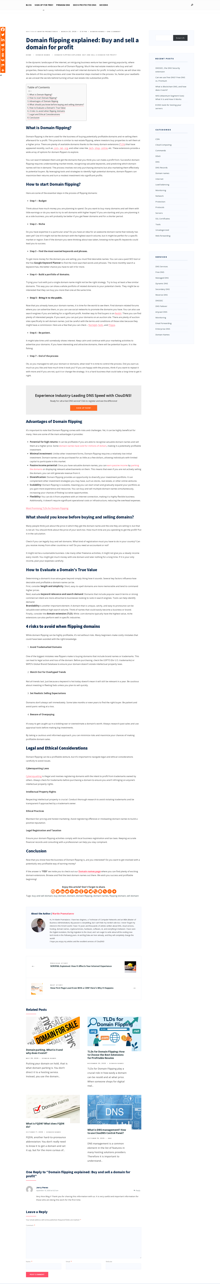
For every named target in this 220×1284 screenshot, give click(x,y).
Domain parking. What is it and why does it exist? (44, 1051)
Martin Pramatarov (48, 31)
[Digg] (109, 891)
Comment (30, 1225)
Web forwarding (162, 235)
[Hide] (1, 75)
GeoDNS (103, 5)
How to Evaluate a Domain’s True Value (47, 108)
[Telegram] (91, 891)
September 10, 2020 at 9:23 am (47, 1190)
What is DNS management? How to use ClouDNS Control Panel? (106, 1131)
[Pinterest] (72, 891)
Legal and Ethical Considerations (44, 114)
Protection (160, 201)
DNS (110, 1138)
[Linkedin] (62, 891)
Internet (159, 179)
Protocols (159, 207)
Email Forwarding (163, 323)
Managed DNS (162, 278)
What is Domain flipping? (40, 94)
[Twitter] (58, 891)
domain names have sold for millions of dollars (83, 445)
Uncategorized (162, 230)
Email (69, 1261)
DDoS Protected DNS (84, 5)
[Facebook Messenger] (100, 891)
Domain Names (162, 334)
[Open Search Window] (192, 5)
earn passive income (117, 465)
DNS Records (161, 167)
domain (71, 895)
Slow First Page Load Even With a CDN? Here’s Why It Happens (81, 986)
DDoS (158, 156)
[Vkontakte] (76, 891)
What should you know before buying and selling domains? (56, 104)
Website (109, 1261)
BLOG (29, 5)
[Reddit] (67, 891)
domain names (100, 895)
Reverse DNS (161, 295)
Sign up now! (83, 408)
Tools (158, 224)
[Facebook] (53, 891)
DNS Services (161, 266)
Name (29, 1261)
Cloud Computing (163, 144)
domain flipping (84, 895)
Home (28, 55)
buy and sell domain (42, 895)
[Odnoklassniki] (81, 891)
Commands (160, 150)
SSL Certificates (162, 218)
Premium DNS (63, 5)
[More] (114, 891)
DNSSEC (159, 300)
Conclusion (34, 117)
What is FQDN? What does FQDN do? (45, 1125)
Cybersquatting (34, 776)
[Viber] (95, 891)
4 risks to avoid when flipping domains (47, 111)
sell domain (133, 895)
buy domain (60, 895)
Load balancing (162, 184)
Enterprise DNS (162, 329)
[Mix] (86, 891)
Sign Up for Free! (44, 5)
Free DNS (159, 272)
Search (180, 38)
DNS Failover (161, 306)
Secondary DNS (162, 289)
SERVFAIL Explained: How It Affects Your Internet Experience (81, 965)
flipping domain (117, 895)
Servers (159, 213)
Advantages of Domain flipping (43, 101)
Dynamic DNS (161, 283)
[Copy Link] (105, 891)
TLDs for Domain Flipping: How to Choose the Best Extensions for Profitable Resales (106, 1055)
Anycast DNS (161, 312)
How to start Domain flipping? (43, 98)
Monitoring (160, 190)
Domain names (97, 31)
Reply (138, 1190)
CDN (157, 139)
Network (159, 196)
